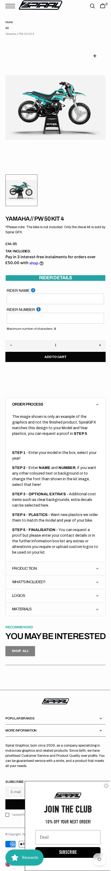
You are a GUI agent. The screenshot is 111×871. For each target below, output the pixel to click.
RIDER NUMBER (21, 303)
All (7, 28)
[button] (11, 6)
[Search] (88, 6)
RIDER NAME (18, 284)
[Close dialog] (102, 785)
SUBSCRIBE (64, 852)
